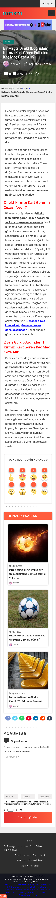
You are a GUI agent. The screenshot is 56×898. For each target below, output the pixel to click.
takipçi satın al (16, 889)
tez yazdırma (36, 889)
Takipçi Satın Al (40, 884)
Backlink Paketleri (17, 884)
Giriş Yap (49, 3)
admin (16, 582)
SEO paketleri (16, 887)
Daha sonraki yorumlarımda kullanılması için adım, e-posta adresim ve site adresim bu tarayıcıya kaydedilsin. (28, 803)
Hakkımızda (30, 865)
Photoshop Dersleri (30, 855)
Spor (8, 41)
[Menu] (51, 13)
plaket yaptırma (38, 887)
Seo (30, 841)
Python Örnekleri (29, 860)
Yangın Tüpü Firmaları (35, 892)
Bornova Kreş (28, 895)
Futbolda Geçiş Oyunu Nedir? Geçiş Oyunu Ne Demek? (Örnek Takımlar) (27, 574)
